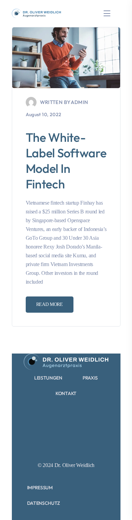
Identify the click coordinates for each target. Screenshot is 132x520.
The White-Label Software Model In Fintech (66, 160)
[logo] (36, 13)
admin (79, 102)
